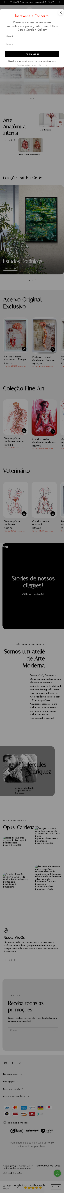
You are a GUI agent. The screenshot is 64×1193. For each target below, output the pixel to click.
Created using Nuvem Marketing (32, 65)
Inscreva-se (32, 54)
